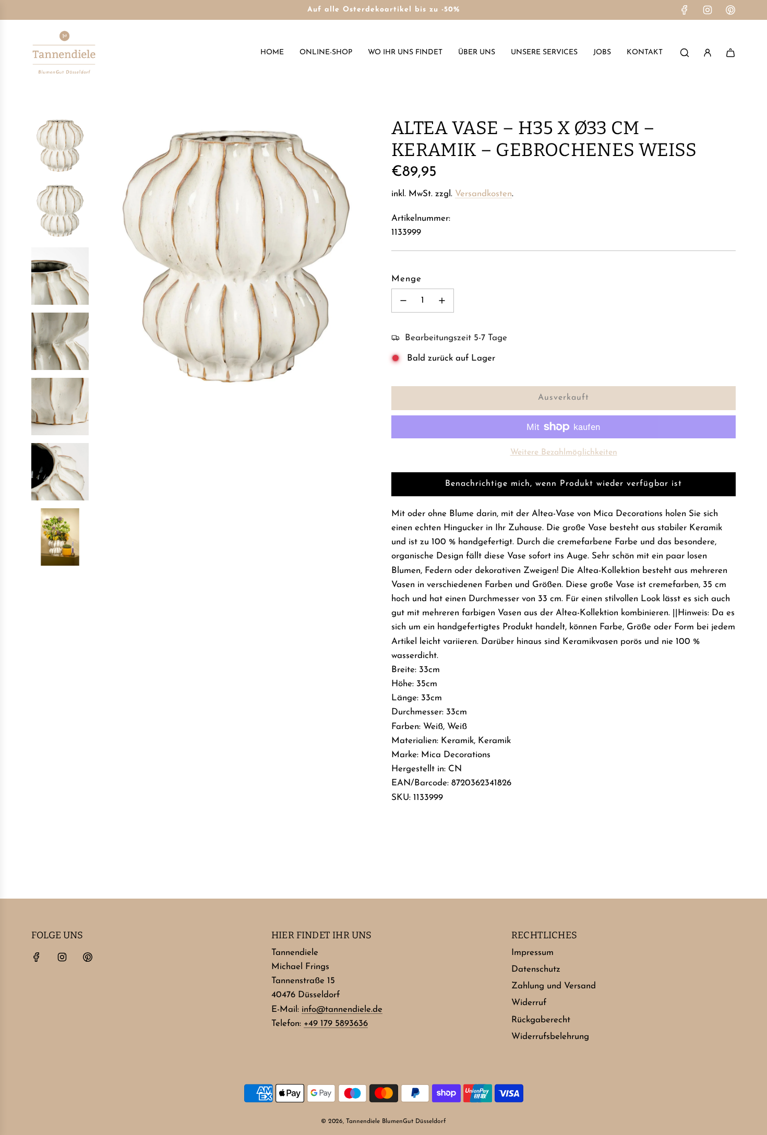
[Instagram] (707, 10)
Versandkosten (483, 193)
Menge (406, 278)
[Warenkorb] (730, 52)
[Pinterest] (730, 10)
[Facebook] (684, 10)
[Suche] (684, 52)
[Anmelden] (707, 52)
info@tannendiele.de (342, 1009)
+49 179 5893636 (336, 1023)
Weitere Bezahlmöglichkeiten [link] (563, 452)
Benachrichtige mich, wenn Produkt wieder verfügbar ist (563, 484)
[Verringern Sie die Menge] (403, 300)
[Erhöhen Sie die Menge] (441, 300)
